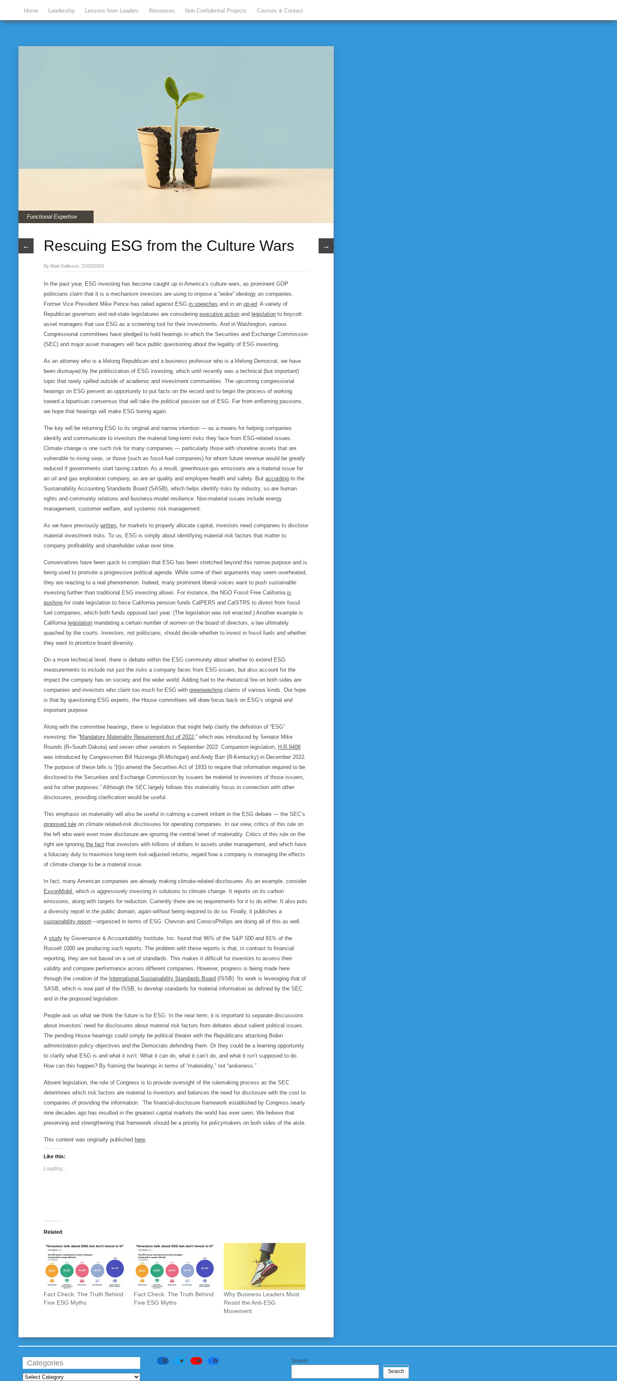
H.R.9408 (289, 747)
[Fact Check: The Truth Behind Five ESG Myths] (84, 1266)
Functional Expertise (52, 217)
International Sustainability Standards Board (162, 978)
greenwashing (205, 690)
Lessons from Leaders (112, 11)
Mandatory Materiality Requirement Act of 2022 (137, 737)
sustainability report (67, 921)
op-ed (250, 304)
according (277, 478)
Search (299, 1361)
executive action (219, 314)
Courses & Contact (280, 11)
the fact (95, 844)
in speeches (203, 304)
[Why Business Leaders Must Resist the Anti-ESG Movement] (265, 1266)
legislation (263, 314)
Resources (162, 11)
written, (109, 525)
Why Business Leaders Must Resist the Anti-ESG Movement (261, 1302)
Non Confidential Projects (216, 11)
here (140, 1139)
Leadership (61, 11)
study (55, 938)
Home (31, 11)
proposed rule (60, 824)
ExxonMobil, (59, 891)
